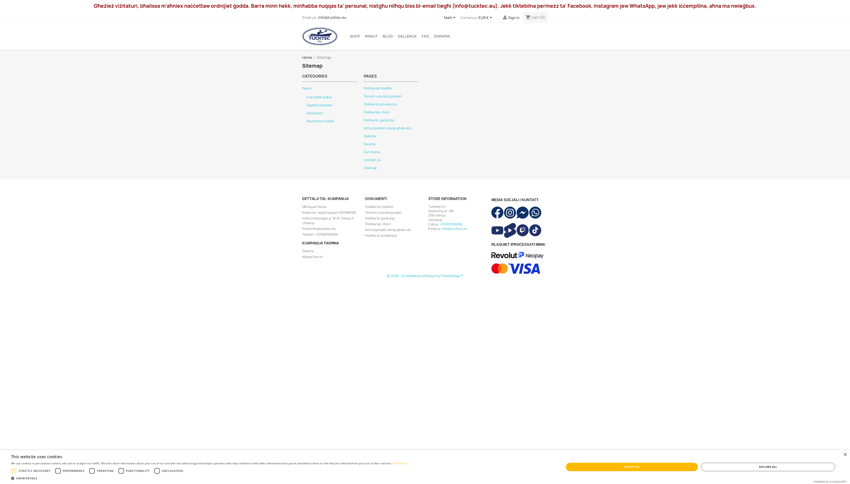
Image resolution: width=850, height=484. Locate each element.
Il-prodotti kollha (319, 97)
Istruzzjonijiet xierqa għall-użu (387, 128)
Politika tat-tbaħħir (378, 88)
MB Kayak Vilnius (314, 207)
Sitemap (370, 168)
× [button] (845, 454)
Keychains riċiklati (320, 121)
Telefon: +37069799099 (320, 234)
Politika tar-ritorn (377, 112)
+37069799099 (451, 224)
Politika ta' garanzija (379, 120)
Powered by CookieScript (830, 481)
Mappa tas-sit (312, 257)
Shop (355, 36)
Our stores (372, 152)
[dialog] (425, 467)
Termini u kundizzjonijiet (383, 96)
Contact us (372, 160)
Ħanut (371, 36)
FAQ (425, 36)
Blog (388, 36)
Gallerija (407, 36)
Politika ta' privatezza (380, 104)
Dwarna (442, 36)
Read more (400, 463)
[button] (209, 478)
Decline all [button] (768, 467)
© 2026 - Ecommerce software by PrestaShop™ (425, 276)
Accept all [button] (632, 467)
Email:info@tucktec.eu (319, 229)
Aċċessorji (315, 113)
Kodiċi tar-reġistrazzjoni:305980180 (329, 212)
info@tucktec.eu (332, 17)
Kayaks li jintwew (319, 105)
